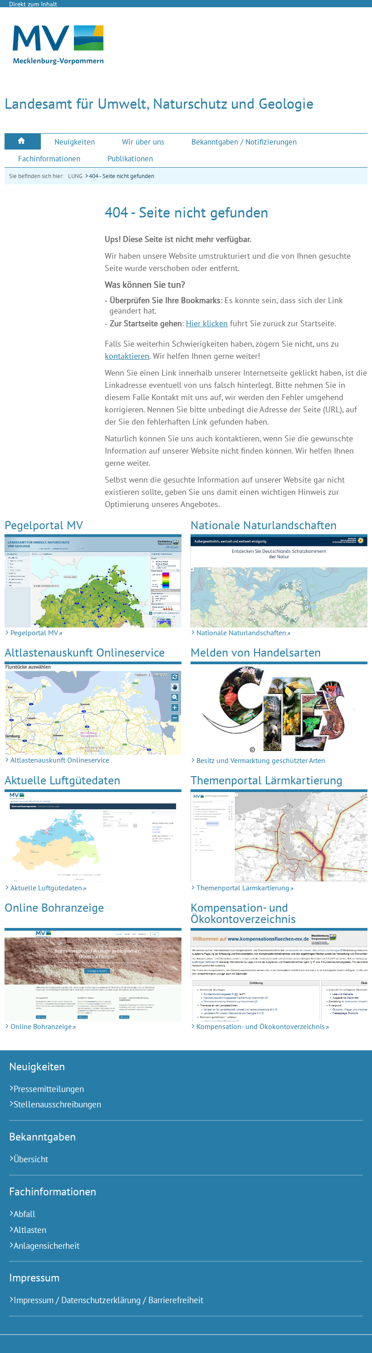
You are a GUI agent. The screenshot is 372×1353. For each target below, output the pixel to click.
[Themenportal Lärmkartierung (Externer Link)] (279, 837)
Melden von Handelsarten (256, 652)
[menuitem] (23, 142)
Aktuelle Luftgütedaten (62, 780)
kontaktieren (127, 356)
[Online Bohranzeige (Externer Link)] (93, 976)
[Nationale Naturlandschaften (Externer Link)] (279, 582)
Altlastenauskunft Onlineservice (85, 652)
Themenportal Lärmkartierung (267, 780)
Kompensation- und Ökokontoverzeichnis (243, 913)
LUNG (75, 176)
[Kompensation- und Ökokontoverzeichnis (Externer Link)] (279, 976)
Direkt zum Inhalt (33, 4)
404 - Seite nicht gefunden (121, 176)
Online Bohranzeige (54, 907)
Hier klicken (207, 323)
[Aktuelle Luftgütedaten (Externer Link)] (93, 837)
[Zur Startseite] (58, 62)
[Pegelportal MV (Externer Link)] (93, 582)
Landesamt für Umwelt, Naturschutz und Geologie (159, 103)
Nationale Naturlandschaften (264, 524)
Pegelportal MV (44, 524)
